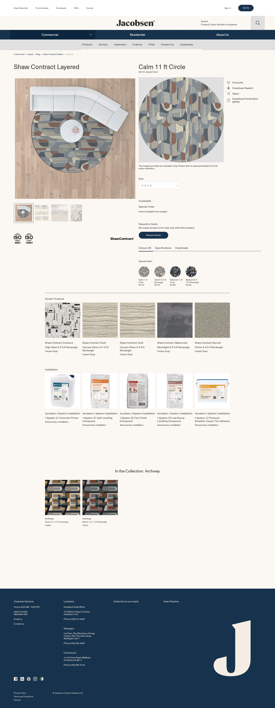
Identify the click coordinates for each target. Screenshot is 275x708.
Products (87, 44)
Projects (137, 44)
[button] (243, 88)
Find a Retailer (42, 8)
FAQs (76, 8)
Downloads (61, 8)
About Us (222, 35)
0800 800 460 (21, 614)
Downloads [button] (181, 248)
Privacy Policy (20, 693)
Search (204, 21)
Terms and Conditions (23, 696)
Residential (137, 35)
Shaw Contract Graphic (53, 54)
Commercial (50, 35)
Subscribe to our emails (126, 601)
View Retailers (171, 601)
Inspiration (120, 44)
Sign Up (246, 8)
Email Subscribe (21, 8)
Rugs (38, 54)
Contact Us (167, 44)
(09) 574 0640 (21, 611)
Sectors (103, 44)
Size (141, 178)
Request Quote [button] (153, 235)
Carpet (30, 54)
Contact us (19, 623)
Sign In (228, 8)
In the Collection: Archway (137, 471)
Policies (17, 700)
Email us (18, 619)
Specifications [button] (163, 248)
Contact (89, 8)
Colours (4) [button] (145, 248)
